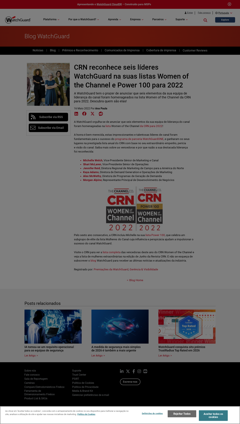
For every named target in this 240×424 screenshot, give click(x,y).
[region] (120, 415)
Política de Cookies (86, 414)
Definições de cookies (152, 413)
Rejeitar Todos (182, 413)
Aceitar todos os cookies (213, 415)
